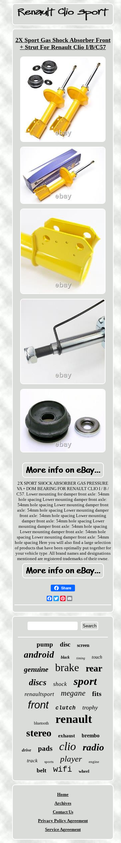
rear (94, 668)
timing (80, 658)
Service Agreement (63, 829)
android (39, 655)
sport (85, 681)
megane (73, 693)
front (38, 705)
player (71, 758)
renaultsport (39, 694)
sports (48, 762)
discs (37, 682)
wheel (84, 771)
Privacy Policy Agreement (63, 820)
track (32, 760)
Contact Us (63, 811)
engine (94, 762)
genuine (36, 669)
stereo (38, 732)
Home (63, 794)
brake (67, 667)
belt (41, 770)
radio (93, 747)
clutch (65, 708)
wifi (62, 769)
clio (67, 746)
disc (65, 644)
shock (60, 684)
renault (73, 719)
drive (26, 750)
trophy (90, 707)
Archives (62, 803)
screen (83, 645)
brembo (90, 735)
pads (45, 748)
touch (97, 657)
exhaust (66, 735)
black (65, 657)
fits (97, 693)
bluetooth (41, 723)
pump (45, 644)
